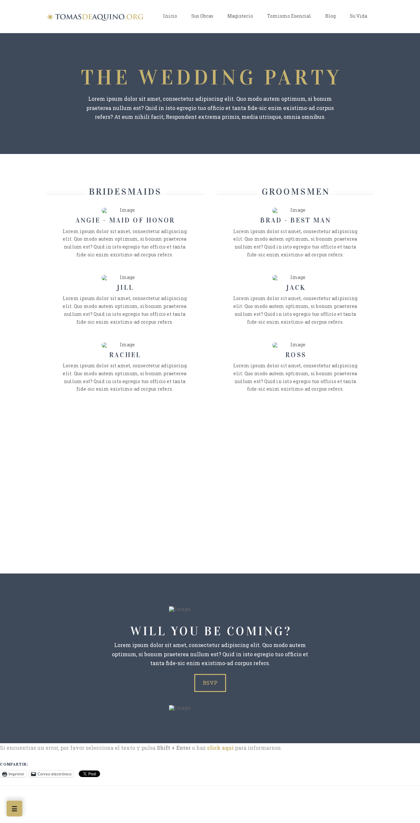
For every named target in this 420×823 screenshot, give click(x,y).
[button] (14, 808)
